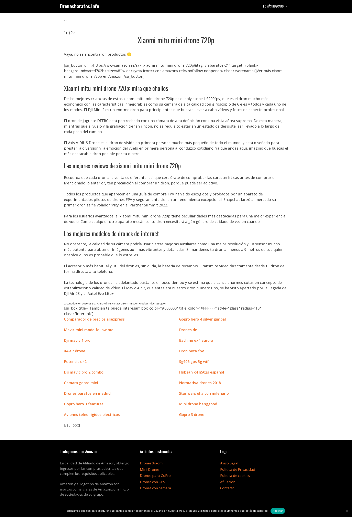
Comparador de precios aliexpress (94, 319)
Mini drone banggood (198, 403)
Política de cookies (235, 475)
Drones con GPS (152, 482)
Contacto (227, 488)
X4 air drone (74, 350)
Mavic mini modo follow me (88, 329)
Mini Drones (150, 469)
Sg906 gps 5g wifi (194, 361)
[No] (347, 511)
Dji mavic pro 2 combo (83, 372)
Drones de (188, 329)
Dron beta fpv (191, 350)
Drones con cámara (155, 488)
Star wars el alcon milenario (204, 393)
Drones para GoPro (155, 475)
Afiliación (227, 482)
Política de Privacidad (237, 469)
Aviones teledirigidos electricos (92, 414)
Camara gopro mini (81, 382)
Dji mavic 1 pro (77, 340)
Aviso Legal (229, 463)
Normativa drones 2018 (200, 382)
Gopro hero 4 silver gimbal (202, 319)
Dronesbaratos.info (79, 6)
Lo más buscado (273, 6)
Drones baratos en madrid (87, 393)
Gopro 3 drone (191, 414)
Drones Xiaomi (152, 463)
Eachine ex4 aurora (196, 340)
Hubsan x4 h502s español (201, 372)
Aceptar (278, 510)
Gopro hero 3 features (83, 403)
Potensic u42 (75, 361)
